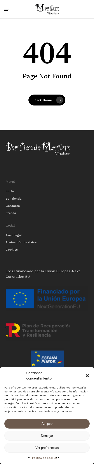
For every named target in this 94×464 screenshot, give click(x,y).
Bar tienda (13, 198)
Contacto (13, 205)
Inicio (10, 191)
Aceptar (47, 423)
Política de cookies (44, 457)
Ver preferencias (47, 448)
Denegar (47, 436)
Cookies (12, 249)
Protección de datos (21, 242)
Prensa (11, 213)
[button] (87, 376)
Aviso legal (14, 235)
